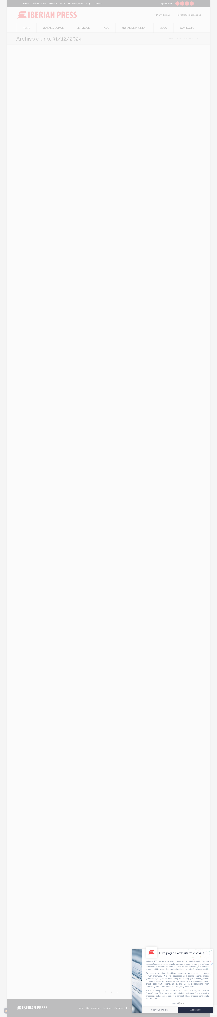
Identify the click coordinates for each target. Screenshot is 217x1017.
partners (162, 961)
